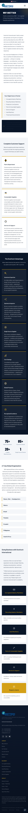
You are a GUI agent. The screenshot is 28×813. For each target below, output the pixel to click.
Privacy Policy (4, 809)
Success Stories (5, 751)
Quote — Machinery (6, 783)
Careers (3, 756)
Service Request (5, 789)
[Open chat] (25, 810)
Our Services (4, 749)
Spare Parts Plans (5, 791)
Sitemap (17, 809)
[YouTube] (9, 736)
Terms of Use (11, 809)
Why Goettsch (5, 743)
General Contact (5, 781)
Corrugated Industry (6, 763)
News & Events (5, 754)
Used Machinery (5, 769)
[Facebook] (3, 736)
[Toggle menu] (24, 5)
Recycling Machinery (6, 766)
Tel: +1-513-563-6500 (6, 729)
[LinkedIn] (6, 736)
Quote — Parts (5, 786)
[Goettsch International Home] (7, 6)
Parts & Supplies (5, 774)
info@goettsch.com (6, 732)
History (3, 746)
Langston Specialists (6, 771)
